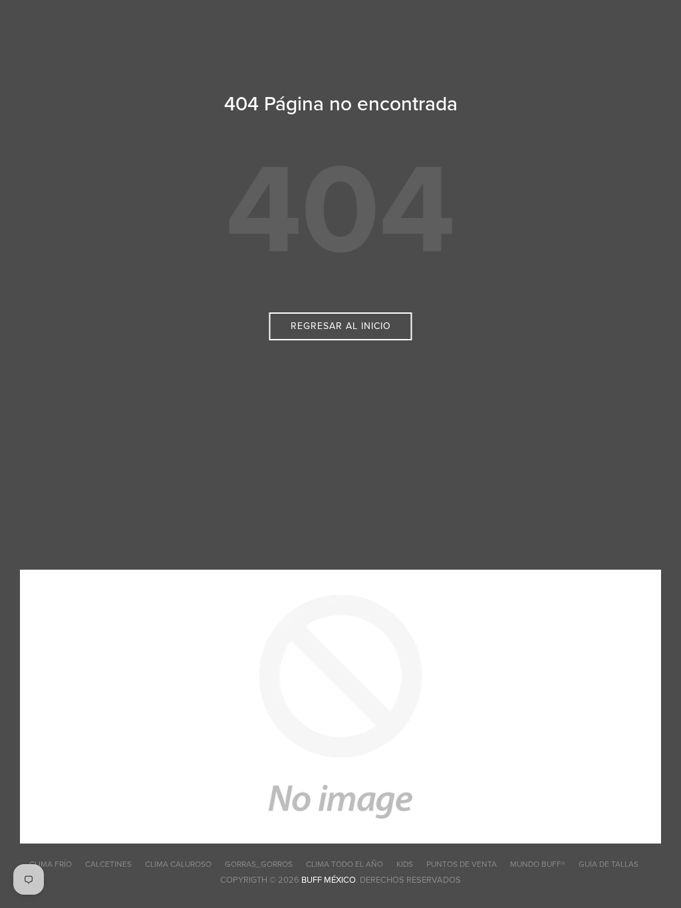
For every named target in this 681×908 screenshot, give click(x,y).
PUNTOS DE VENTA (461, 864)
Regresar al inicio (341, 326)
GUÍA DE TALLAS (608, 864)
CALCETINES (108, 864)
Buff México (328, 880)
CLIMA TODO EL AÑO (344, 864)
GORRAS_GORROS (259, 864)
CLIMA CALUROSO (178, 864)
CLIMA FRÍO (50, 864)
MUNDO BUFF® (537, 864)
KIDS (404, 864)
